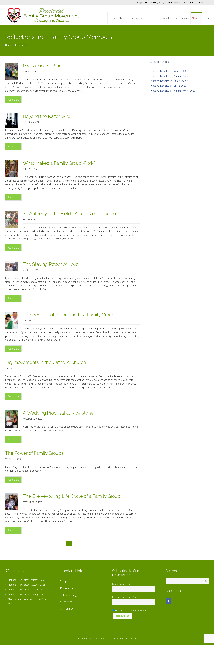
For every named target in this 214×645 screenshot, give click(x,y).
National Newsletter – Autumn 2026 (169, 76)
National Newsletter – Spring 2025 (168, 85)
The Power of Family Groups (34, 453)
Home (8, 45)
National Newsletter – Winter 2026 (168, 71)
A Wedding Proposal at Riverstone (58, 413)
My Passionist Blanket (45, 65)
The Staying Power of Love (50, 264)
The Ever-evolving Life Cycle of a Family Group (71, 496)
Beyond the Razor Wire (46, 116)
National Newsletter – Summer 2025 (169, 80)
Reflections (21, 45)
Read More (13, 99)
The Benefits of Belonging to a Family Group (69, 314)
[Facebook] (168, 601)
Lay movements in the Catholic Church (45, 362)
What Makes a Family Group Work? (59, 163)
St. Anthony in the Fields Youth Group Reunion (71, 213)
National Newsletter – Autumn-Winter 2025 (173, 90)
